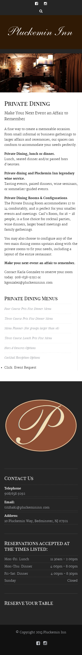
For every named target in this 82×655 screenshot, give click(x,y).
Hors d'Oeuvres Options (20, 348)
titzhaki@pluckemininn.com (26, 508)
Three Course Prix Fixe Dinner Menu (28, 318)
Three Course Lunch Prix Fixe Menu (28, 338)
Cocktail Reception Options (22, 357)
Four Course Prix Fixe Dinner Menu (27, 309)
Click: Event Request (20, 368)
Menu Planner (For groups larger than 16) (31, 328)
